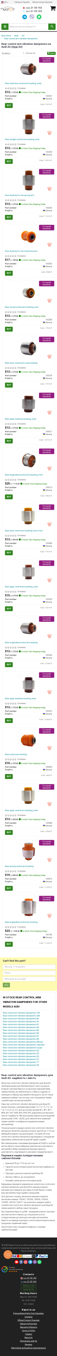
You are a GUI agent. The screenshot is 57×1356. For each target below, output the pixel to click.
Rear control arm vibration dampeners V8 (21, 1065)
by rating (5, 53)
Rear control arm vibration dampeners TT (21, 1062)
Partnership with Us (28, 1341)
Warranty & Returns (28, 1327)
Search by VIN (28, 1290)
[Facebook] (21, 1262)
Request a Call (28, 1286)
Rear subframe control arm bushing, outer (23, 83)
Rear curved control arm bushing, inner (22, 307)
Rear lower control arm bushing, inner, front (24, 531)
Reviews (28, 1344)
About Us (28, 1338)
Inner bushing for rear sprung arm (19, 195)
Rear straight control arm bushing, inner (22, 139)
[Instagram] (26, 1262)
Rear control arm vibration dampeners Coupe (22, 1048)
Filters (52, 53)
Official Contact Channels (42, 2)
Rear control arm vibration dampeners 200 (21, 1016)
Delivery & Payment (22, 2)
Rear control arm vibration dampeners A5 (21, 1030)
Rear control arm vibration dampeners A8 (21, 1039)
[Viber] (32, 17)
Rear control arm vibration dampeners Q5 (21, 1056)
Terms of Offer (28, 1331)
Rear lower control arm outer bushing (21, 363)
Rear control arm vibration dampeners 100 (21, 1013)
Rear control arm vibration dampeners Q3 (21, 1053)
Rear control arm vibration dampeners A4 (21, 1027)
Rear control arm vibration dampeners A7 (21, 1036)
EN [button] (5, 2)
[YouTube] (17, 1262)
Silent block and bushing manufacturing (28, 1348)
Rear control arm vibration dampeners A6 (21, 1033)
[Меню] (5, 27)
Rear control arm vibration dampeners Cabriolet (23, 1045)
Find (6, 985)
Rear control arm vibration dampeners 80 (21, 1019)
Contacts (29, 1317)
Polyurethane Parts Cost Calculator (28, 1313)
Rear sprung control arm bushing (19, 866)
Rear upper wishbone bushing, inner (20, 698)
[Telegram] (24, 17)
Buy (9, 105)
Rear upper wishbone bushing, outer (20, 419)
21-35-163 (34, 7)
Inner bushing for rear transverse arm (21, 251)
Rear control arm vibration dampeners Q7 (21, 1059)
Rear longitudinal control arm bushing (21, 642)
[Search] (52, 27)
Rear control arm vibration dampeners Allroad (23, 1042)
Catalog (28, 1334)
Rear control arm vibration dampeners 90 (21, 1021)
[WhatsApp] (39, 17)
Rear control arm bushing (16, 754)
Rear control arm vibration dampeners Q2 (21, 1050)
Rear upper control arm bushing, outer (21, 587)
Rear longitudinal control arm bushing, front (24, 475)
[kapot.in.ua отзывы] (12, 1269)
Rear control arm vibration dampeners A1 (21, 1024)
